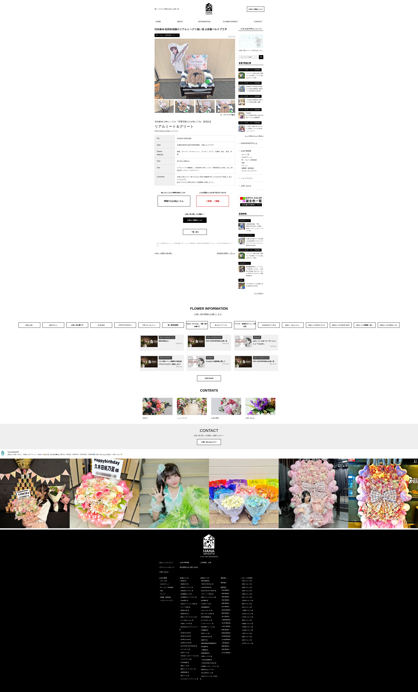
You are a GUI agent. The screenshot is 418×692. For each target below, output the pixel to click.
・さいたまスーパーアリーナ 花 (188, 679)
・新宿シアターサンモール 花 (188, 617)
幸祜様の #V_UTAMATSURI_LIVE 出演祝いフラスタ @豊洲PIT (254, 115)
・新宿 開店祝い (225, 593)
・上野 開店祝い (225, 643)
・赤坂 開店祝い (225, 600)
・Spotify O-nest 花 (185, 639)
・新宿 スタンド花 (246, 584)
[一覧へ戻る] (195, 234)
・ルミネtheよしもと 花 (186, 620)
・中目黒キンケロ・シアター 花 (209, 666)
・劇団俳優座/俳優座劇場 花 (208, 643)
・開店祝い (223, 587)
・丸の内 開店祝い (225, 623)
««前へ (164, 253)
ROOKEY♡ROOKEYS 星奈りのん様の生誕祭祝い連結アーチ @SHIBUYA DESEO (254, 89)
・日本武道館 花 (184, 662)
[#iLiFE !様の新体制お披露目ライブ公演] (244, 493)
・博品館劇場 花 (204, 607)
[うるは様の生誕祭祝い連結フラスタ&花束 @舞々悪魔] (241, 105)
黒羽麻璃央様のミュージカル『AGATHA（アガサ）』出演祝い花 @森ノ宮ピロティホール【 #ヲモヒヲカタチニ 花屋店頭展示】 (254, 271)
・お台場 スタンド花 (247, 630)
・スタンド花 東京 (246, 578)
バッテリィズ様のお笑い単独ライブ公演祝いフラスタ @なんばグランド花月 (254, 76)
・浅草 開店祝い (225, 649)
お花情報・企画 (205, 562)
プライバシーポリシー (167, 567)
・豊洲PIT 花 (203, 640)
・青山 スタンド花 (246, 607)
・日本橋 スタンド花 (247, 627)
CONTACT (258, 22)
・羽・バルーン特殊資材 (248, 160)
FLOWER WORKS (230, 22)
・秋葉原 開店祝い (225, 633)
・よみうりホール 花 (206, 610)
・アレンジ (244, 165)
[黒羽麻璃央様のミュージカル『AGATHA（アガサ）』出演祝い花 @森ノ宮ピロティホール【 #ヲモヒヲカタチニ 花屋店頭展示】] (241, 272)
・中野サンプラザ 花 (206, 656)
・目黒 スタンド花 (246, 594)
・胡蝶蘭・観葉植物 (247, 168)
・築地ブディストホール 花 (208, 597)
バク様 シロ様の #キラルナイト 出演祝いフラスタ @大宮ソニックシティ (254, 129)
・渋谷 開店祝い (225, 590)
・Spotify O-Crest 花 (185, 643)
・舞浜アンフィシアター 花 (187, 669)
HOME (158, 22)
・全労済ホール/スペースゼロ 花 (188, 656)
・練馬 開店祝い (225, 646)
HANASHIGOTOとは (249, 143)
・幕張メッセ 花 (184, 666)
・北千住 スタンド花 (247, 643)
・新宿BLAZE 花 (184, 610)
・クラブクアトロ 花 (185, 659)
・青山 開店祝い (225, 616)
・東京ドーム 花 (184, 675)
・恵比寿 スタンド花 (247, 600)
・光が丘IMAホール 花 (206, 673)
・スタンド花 (244, 154)
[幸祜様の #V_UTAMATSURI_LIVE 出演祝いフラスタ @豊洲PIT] (241, 118)
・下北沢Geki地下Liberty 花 (208, 663)
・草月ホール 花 (204, 633)
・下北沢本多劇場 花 (206, 660)
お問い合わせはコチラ (209, 442)
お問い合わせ (246, 186)
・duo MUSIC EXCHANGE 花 (188, 646)
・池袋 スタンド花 (246, 587)
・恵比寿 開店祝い (225, 610)
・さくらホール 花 (184, 649)
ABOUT (180, 22)
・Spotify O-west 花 (185, 636)
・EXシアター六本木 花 (207, 613)
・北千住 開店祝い (225, 652)
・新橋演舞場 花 (204, 653)
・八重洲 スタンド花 (247, 610)
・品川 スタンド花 (246, 597)
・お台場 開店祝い (225, 639)
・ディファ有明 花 (184, 607)
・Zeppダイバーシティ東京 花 (188, 604)
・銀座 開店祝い (225, 629)
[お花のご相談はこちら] (255, 11)
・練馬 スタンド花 (246, 636)
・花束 (242, 163)
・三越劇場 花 (204, 650)
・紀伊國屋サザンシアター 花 (188, 597)
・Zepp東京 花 (183, 600)
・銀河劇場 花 (204, 600)
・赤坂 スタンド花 (246, 590)
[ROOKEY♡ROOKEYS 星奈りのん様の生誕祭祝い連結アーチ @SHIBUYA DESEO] (241, 91)
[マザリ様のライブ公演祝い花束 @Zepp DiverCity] (241, 289)
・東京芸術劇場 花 (205, 617)
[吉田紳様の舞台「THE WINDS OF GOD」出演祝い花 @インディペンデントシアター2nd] (241, 229)
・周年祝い (223, 583)
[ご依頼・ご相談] (212, 206)
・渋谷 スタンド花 (246, 581)
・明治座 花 (182, 581)
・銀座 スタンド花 (246, 620)
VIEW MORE (209, 378)
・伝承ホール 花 (184, 652)
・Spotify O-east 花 (185, 633)
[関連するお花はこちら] (174, 206)
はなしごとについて (166, 562)
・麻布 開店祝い (225, 613)
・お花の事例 (162, 578)
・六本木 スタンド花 (247, 617)
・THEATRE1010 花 (206, 636)
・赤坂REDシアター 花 (186, 590)
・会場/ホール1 (183, 578)
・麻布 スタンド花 (246, 604)
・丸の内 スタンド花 (247, 613)
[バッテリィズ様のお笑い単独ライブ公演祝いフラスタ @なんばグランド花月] (241, 78)
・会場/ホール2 (204, 578)
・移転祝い (223, 578)
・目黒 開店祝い (225, 603)
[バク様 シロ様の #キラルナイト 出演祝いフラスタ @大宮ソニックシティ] (241, 131)
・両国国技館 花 (184, 672)
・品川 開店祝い (225, 606)
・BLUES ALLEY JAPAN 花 (208, 590)
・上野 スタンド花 (246, 633)
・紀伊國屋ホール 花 (185, 594)
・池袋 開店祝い (225, 597)
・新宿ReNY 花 (184, 613)
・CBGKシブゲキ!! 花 (185, 623)
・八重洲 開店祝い (225, 620)
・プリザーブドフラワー (248, 171)
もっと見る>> (249, 136)
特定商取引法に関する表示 (189, 567)
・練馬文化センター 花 (206, 669)
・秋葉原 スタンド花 (247, 623)
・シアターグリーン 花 (206, 623)
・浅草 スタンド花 (246, 640)
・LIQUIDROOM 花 (205, 587)
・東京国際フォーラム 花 (207, 627)
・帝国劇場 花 (204, 630)
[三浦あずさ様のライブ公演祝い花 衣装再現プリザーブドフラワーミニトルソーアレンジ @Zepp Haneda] (241, 244)
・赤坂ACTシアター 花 (186, 587)
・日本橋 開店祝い (225, 636)
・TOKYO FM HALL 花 (206, 584)
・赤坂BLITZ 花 (183, 584)
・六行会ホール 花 (205, 604)
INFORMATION (204, 22)
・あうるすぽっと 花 (206, 620)
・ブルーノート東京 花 (206, 594)
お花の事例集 (246, 151)
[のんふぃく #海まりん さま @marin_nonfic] (174, 493)
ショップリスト (247, 178)
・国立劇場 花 (204, 646)
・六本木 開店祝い (225, 626)
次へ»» (226, 253)
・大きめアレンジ (246, 157)
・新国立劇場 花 (204, 581)
